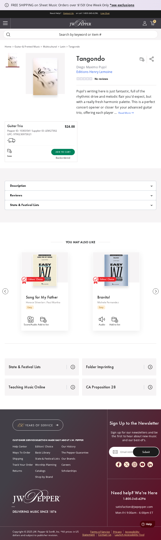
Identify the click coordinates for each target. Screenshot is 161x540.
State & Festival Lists (47, 458)
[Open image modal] (45, 78)
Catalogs (40, 471)
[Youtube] (142, 465)
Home (8, 46)
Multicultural (50, 46)
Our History (68, 446)
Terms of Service (100, 532)
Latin (63, 46)
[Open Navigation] (5, 23)
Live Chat (105, 13)
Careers (65, 464)
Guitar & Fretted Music (27, 46)
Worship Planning (45, 464)
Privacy (117, 532)
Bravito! (103, 297)
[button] (45, 75)
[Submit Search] (8, 34)
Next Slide (156, 291)
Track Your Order (23, 464)
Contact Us (68, 13)
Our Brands (68, 458)
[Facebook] (119, 465)
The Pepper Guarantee (74, 452)
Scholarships (69, 471)
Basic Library (42, 452)
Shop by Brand (44, 477)
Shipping (18, 458)
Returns (17, 471)
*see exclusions (122, 5)
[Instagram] (134, 465)
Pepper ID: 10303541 (19, 130)
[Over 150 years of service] (38, 425)
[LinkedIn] (150, 465)
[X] (126, 465)
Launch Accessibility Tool (129, 534)
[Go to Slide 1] (12, 60)
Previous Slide (5, 291)
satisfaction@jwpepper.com (134, 506)
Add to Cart (63, 152)
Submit (146, 451)
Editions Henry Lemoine (94, 72)
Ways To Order (21, 452)
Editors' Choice (44, 446)
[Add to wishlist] (142, 59)
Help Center (20, 446)
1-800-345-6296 (134, 499)
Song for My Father (42, 297)
